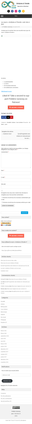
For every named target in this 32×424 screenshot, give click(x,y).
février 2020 (3, 333)
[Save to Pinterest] (11, 117)
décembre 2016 (4, 359)
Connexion (3, 393)
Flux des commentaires (6, 398)
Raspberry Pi (4, 322)
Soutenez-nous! (6, 133)
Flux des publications (6, 395)
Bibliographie (4, 306)
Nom (2, 170)
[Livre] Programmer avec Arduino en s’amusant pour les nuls (23, 136)
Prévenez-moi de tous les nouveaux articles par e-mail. (17, 202)
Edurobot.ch (17, 413)
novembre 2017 (4, 351)
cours (6, 124)
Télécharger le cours (6, 91)
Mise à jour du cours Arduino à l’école (9, 263)
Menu (16, 16)
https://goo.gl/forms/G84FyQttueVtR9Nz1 (12, 250)
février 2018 (3, 343)
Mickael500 (3, 279)
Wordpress (23, 420)
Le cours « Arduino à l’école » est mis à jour (11, 268)
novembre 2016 (4, 362)
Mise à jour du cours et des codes (9, 260)
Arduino (13, 122)
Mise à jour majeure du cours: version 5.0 (21, 286)
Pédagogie (3, 319)
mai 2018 (3, 341)
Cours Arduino (19, 122)
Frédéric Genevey (7, 27)
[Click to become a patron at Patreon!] (16, 109)
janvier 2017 (3, 356)
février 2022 (3, 330)
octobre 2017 (4, 354)
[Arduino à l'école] (16, 8)
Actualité (9, 122)
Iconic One (8, 420)
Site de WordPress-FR (6, 401)
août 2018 (3, 338)
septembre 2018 (5, 335)
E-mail (3, 177)
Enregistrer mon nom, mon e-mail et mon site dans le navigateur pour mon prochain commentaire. (14, 193)
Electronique (4, 311)
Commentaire (5, 152)
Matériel (3, 314)
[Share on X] (8, 117)
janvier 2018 (3, 346)
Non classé (3, 317)
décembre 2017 (4, 349)
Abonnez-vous (7, 381)
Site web (3, 184)
